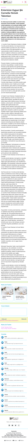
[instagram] (19, 425)
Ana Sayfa (3, 7)
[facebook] (9, 425)
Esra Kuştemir (19, 435)
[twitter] (15, 425)
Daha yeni (4, 319)
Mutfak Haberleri (16, 432)
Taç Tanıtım (7, 435)
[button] (1, 2)
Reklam (22, 440)
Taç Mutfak (4, 437)
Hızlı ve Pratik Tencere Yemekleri (8, 328)
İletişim (15, 440)
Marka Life (18, 422)
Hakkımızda (8, 440)
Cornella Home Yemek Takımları (20, 297)
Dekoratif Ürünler (4, 320)
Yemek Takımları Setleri (6, 297)
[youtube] (12, 425)
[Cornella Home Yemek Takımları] (21, 291)
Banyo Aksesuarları (13, 320)
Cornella (9, 432)
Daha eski (24, 319)
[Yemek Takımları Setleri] (7, 291)
